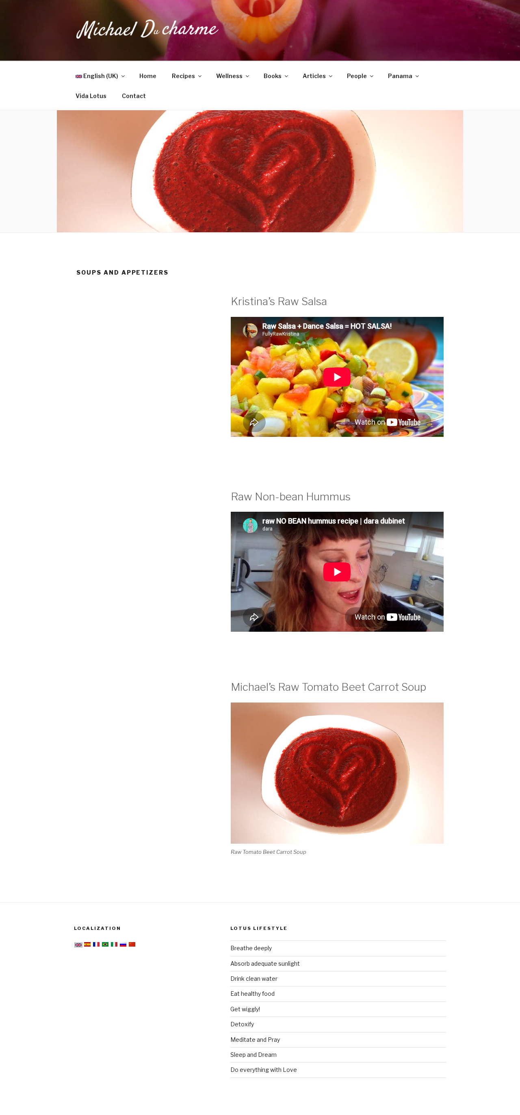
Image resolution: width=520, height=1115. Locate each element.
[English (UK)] (78, 945)
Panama (400, 75)
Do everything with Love (263, 1069)
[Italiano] (114, 945)
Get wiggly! (245, 1009)
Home (147, 75)
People (357, 75)
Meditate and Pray (255, 1039)
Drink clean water (253, 978)
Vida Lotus (91, 95)
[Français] (96, 945)
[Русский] (123, 945)
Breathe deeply (251, 948)
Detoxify (242, 1024)
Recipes (183, 75)
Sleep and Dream (253, 1054)
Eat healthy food (252, 993)
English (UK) (100, 75)
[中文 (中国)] (132, 945)
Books (273, 75)
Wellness (229, 75)
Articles (314, 75)
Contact (134, 95)
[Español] (87, 945)
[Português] (105, 945)
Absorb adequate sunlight (265, 963)
